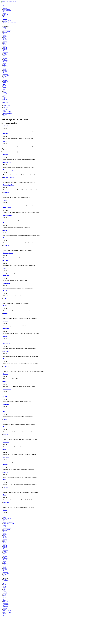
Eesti (4, 37)
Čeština (4, 69)
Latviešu (5, 48)
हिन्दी (4, 90)
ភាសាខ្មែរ (5, 108)
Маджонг (5, 16)
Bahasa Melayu (6, 31)
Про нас (5, 19)
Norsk (4, 53)
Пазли (4, 15)
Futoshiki (6, 290)
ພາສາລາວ (5, 103)
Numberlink (6, 283)
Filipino (5, 41)
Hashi (5, 306)
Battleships (6, 275)
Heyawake (6, 457)
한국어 (5, 115)
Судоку (5, 11)
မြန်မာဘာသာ (6, 105)
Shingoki (5, 472)
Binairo (5, 359)
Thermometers (7, 389)
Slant (4, 449)
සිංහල (4, 100)
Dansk (4, 35)
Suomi (4, 64)
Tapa (4, 495)
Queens (5, 238)
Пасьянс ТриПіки (8, 185)
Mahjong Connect (8, 253)
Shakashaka (6, 502)
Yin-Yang (6, 366)
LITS (4, 479)
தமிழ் (4, 95)
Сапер (4, 13)
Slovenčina (5, 60)
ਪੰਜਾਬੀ (4, 92)
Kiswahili (5, 47)
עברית (4, 82)
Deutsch (5, 36)
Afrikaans (5, 27)
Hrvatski (5, 44)
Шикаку (5, 381)
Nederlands (5, 52)
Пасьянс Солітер (7, 10)
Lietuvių (5, 49)
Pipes (4, 268)
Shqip (4, 59)
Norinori (5, 434)
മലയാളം (5, 99)
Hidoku (5, 313)
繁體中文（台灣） (7, 111)
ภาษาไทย (5, 102)
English (5, 38)
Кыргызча (5, 74)
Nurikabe (6, 351)
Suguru (5, 419)
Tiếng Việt (5, 66)
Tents (4, 298)
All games (3, 151)
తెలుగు (4, 96)
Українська (6, 26)
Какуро (5, 260)
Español (5, 39)
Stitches (5, 487)
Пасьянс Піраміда (8, 177)
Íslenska (5, 70)
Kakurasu (6, 442)
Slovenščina (5, 61)
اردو (4, 84)
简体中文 (5, 110)
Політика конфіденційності (9, 22)
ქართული (5, 107)
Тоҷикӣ (5, 79)
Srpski (4, 63)
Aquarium (6, 404)
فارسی (4, 86)
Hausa (4, 43)
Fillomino (6, 411)
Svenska (5, 65)
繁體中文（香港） (7, 113)
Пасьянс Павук (6, 9)
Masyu (5, 396)
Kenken (5, 133)
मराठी (4, 89)
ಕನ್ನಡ (4, 97)
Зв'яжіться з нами (7, 20)
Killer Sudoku (7, 207)
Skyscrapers (6, 343)
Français (5, 42)
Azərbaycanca (6, 28)
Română (5, 58)
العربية (4, 85)
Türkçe (4, 68)
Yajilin (5, 510)
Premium (5, 21)
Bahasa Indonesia (7, 30)
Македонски (6, 75)
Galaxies (5, 464)
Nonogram (5, 14)
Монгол (5, 76)
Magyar (5, 50)
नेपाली (4, 87)
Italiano (4, 46)
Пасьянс (5, 8)
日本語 (5, 114)
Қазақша (5, 80)
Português (5, 57)
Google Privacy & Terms (8, 523)
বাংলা (4, 91)
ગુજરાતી (5, 93)
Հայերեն (5, 81)
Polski (4, 55)
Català (4, 33)
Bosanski (5, 32)
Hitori (5, 336)
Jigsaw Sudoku (7, 215)
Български (5, 72)
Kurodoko (6, 427)
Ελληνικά (5, 71)
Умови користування (8, 23)
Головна (5, 5)
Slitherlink (6, 126)
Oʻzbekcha (5, 54)
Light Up (5, 321)
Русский (5, 77)
